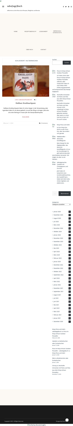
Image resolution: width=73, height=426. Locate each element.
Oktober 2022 (58, 271)
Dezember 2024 (58, 228)
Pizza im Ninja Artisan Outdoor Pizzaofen (60, 334)
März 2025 (57, 225)
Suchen (54, 59)
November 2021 (58, 288)
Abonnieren (65, 194)
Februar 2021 (58, 315)
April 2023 (57, 251)
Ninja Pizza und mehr (63, 125)
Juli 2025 (56, 221)
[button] (3, 6)
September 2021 (58, 291)
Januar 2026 (57, 211)
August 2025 (57, 218)
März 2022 (57, 281)
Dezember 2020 (58, 321)
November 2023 (58, 241)
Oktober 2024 (58, 231)
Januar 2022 (57, 285)
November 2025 (58, 215)
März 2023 (57, 255)
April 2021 (57, 308)
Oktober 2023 (58, 245)
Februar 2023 (58, 258)
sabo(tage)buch (14, 6)
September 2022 (58, 275)
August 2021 (57, 295)
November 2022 (58, 268)
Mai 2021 (56, 305)
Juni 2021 (56, 301)
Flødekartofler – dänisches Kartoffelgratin (61, 138)
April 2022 (57, 278)
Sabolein (54, 341)
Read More (25, 117)
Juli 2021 (56, 298)
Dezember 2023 (58, 238)
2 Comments (44, 123)
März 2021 (57, 311)
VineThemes (65, 421)
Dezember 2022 (58, 265)
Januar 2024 (57, 235)
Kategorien (55, 202)
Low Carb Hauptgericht (23, 99)
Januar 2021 (57, 318)
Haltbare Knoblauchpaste (26, 103)
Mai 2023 (56, 248)
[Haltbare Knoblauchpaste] (25, 81)
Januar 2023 (57, 261)
